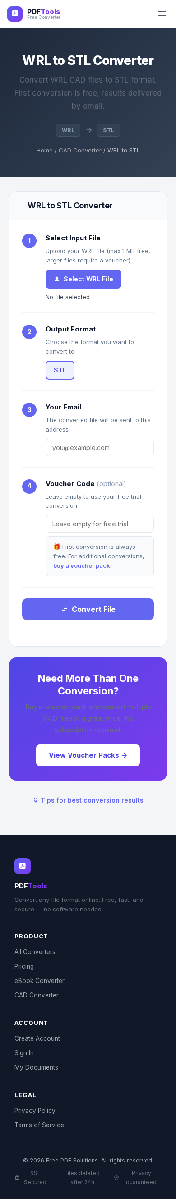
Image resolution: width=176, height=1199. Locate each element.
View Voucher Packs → (88, 755)
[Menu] (162, 14)
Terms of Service (39, 1125)
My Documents (36, 1067)
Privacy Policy (35, 1110)
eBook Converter (39, 980)
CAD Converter (80, 150)
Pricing (24, 966)
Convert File (94, 609)
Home (45, 150)
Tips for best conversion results (91, 800)
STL (60, 370)
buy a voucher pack (81, 565)
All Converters (35, 952)
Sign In (24, 1053)
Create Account (37, 1038)
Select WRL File (88, 279)
